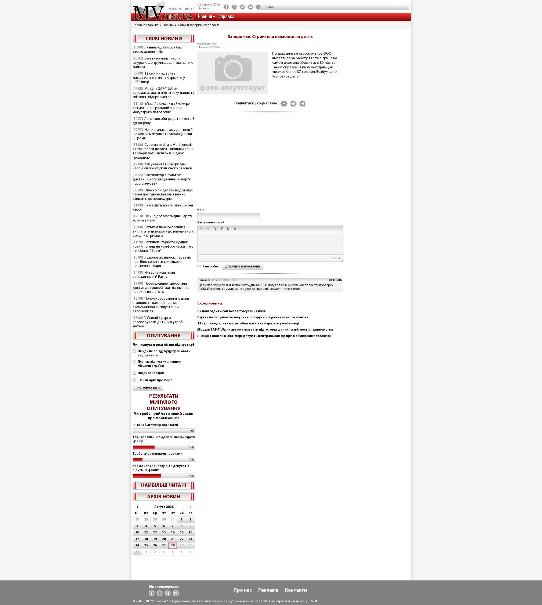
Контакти (296, 590)
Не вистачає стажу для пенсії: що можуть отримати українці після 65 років (163, 134)
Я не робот (211, 266)
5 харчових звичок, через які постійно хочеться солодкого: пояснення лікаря (162, 262)
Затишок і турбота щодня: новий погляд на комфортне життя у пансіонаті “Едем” (163, 247)
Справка (226, 17)
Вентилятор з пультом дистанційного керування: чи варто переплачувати (162, 179)
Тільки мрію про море (155, 380)
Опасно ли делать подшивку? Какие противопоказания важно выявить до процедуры (163, 195)
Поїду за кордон (151, 373)
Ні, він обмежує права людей (155, 425)
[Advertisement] (270, 164)
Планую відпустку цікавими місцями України (159, 364)
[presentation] (201, 229)
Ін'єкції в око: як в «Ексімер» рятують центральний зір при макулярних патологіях (161, 108)
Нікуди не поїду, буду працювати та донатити (164, 353)
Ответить (335, 280)
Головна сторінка (145, 25)
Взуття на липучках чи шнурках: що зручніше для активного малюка (163, 63)
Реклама (268, 590)
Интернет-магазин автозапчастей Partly (154, 275)
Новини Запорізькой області (198, 25)
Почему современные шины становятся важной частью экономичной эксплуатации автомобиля (161, 305)
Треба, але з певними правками (157, 453)
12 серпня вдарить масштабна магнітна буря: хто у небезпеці (159, 78)
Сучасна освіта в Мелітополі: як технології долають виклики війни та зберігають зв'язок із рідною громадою (163, 151)
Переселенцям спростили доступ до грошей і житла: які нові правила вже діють (161, 288)
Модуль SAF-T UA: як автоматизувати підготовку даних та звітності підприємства (163, 93)
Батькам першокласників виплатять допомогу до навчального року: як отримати (163, 232)
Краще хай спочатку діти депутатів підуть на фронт (161, 468)
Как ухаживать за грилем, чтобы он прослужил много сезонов (162, 167)
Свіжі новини (164, 39)
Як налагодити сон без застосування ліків (157, 50)
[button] (201, 229)
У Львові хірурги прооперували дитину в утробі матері (158, 322)
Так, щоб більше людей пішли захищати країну (164, 439)
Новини (205, 17)
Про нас (242, 590)
